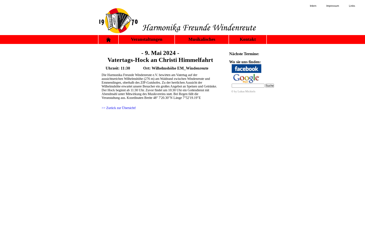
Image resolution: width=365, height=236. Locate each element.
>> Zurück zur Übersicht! (119, 108)
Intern (313, 5)
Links (352, 5)
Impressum (332, 5)
